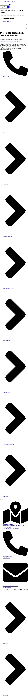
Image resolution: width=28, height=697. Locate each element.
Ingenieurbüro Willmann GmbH (7, 1)
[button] (26, 24)
